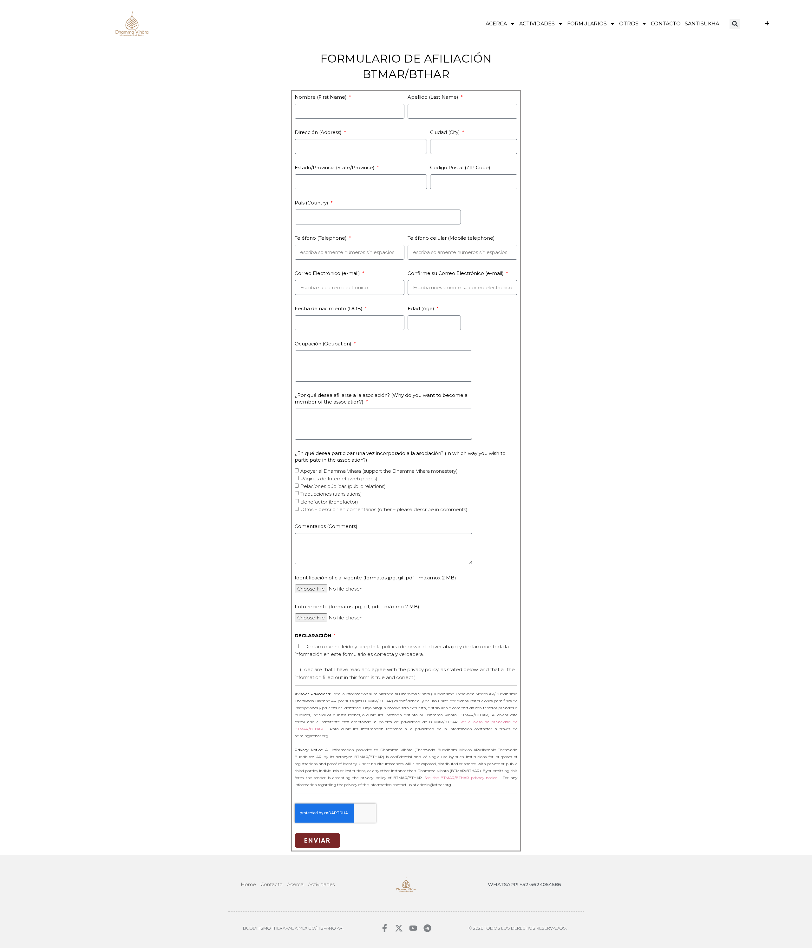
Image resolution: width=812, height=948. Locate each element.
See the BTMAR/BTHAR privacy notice (460, 777)
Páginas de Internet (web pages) (338, 479)
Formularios (587, 24)
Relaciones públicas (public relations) (343, 486)
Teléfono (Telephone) (321, 238)
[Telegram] (427, 928)
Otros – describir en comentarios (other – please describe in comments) (384, 509)
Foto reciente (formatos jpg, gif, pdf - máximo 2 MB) (357, 607)
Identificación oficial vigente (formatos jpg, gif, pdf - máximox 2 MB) (375, 578)
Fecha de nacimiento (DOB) (329, 308)
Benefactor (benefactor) (329, 502)
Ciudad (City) (445, 132)
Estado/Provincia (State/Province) (335, 167)
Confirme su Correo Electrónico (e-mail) (456, 273)
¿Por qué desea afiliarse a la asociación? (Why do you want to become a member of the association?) (381, 398)
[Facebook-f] (385, 928)
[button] (735, 24)
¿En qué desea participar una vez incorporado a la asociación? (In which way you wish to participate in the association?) (400, 456)
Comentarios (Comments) (326, 526)
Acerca (496, 24)
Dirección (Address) (319, 132)
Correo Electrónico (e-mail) (328, 273)
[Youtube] (413, 928)
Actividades (537, 24)
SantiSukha (702, 24)
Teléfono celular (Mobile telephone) (451, 238)
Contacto (666, 24)
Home (248, 884)
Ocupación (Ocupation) (324, 344)
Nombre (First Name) (321, 97)
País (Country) (312, 203)
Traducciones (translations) (331, 494)
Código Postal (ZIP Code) (460, 167)
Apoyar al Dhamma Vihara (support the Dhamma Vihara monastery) (379, 471)
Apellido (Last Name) (434, 97)
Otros (628, 24)
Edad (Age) (421, 308)
